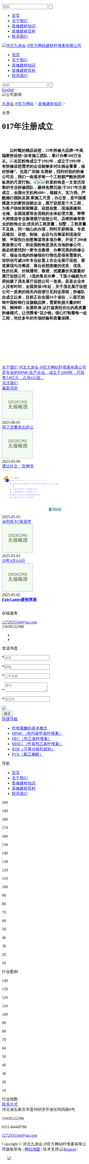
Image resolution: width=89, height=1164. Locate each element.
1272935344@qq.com (19, 622)
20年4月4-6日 (13, 560)
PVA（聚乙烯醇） (27, 754)
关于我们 (20, 60)
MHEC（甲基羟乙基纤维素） (37, 744)
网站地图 (32, 1149)
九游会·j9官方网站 (18, 104)
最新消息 (10, 388)
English (8, 90)
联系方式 (10, 1104)
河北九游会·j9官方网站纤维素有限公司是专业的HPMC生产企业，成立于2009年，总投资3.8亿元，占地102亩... (44, 372)
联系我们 (20, 76)
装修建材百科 (24, 70)
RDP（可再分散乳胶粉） (33, 749)
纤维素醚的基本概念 (29, 728)
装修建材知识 (24, 65)
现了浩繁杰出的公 (18, 427)
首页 (16, 55)
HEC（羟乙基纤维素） (32, 739)
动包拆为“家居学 (16, 521)
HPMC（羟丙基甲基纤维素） (37, 733)
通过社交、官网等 (18, 466)
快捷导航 (10, 719)
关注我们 (10, 383)
